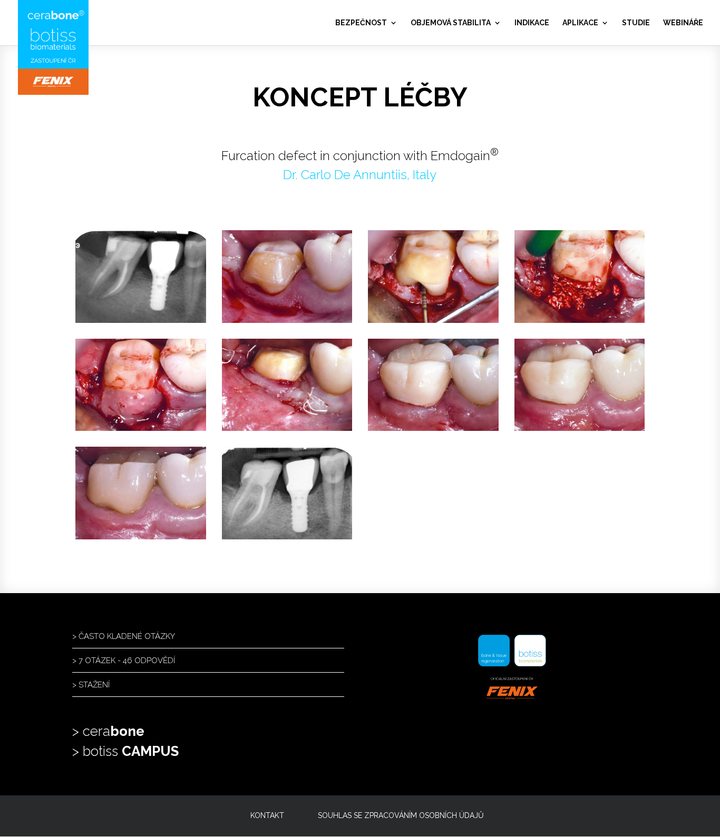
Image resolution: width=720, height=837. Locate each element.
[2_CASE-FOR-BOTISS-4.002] (287, 320)
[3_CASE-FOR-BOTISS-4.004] (433, 320)
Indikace (531, 23)
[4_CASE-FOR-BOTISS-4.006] (579, 320)
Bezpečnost (361, 23)
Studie (636, 23)
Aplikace (580, 23)
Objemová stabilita (451, 23)
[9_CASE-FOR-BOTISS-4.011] (140, 536)
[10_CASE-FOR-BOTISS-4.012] (287, 536)
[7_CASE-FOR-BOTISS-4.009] (433, 428)
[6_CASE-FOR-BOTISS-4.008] (287, 428)
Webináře (683, 23)
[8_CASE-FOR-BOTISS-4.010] (579, 428)
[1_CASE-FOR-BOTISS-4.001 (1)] (140, 320)
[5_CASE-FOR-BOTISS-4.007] (140, 428)
